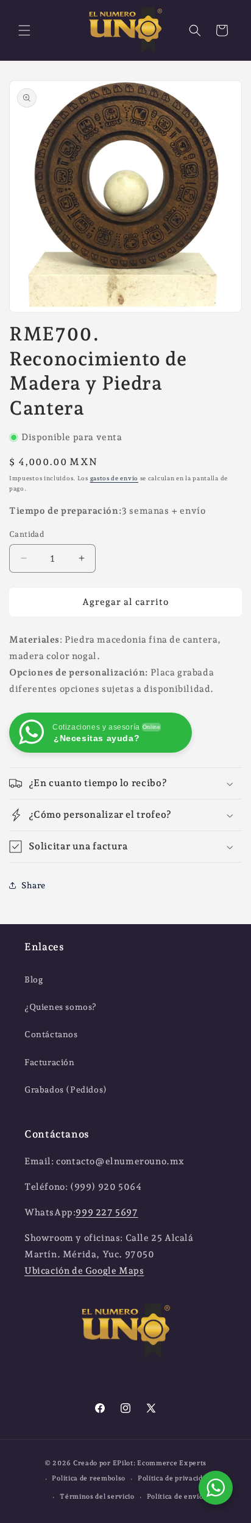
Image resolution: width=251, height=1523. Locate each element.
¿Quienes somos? (60, 1007)
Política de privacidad (174, 1478)
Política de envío (175, 1497)
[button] (24, 30)
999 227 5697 (107, 1212)
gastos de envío (114, 478)
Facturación (49, 1062)
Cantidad (26, 534)
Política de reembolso (88, 1478)
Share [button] (33, 885)
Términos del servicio (97, 1497)
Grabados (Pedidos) (65, 1089)
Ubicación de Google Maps (84, 1270)
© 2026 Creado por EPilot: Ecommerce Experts (125, 1463)
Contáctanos (51, 1034)
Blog (33, 979)
